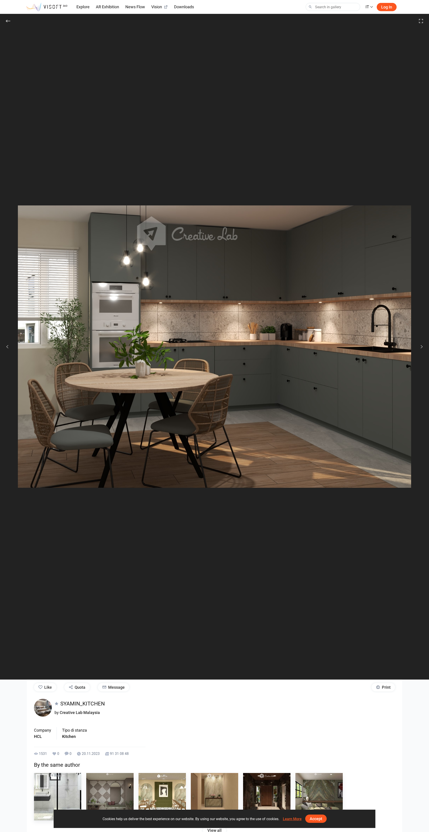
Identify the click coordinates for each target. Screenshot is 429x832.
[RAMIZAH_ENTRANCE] (110, 796)
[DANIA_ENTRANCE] (214, 796)
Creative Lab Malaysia (80, 712)
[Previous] (7, 347)
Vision (156, 6)
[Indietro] (8, 21)
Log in (386, 7)
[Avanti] (419, 346)
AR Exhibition (107, 6)
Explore (83, 6)
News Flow (135, 6)
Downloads (184, 6)
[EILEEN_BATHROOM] (57, 796)
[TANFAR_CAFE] (162, 796)
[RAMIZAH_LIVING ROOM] (319, 796)
